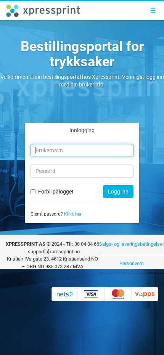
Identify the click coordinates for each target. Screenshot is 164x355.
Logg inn (118, 192)
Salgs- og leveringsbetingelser (131, 244)
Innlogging (82, 130)
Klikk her (73, 214)
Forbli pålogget (56, 192)
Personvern (131, 263)
